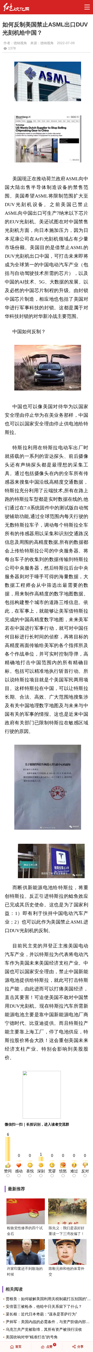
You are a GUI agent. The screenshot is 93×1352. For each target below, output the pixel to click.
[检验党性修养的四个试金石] (25, 1211)
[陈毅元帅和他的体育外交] (67, 1252)
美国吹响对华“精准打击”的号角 (32, 1337)
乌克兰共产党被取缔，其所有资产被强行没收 (44, 1329)
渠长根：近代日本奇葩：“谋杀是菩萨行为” (41, 1314)
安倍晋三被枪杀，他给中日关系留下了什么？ (44, 1306)
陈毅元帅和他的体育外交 (66, 1271)
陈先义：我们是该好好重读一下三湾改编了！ (66, 1231)
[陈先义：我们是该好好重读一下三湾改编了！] (67, 1211)
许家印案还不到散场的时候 (25, 1271)
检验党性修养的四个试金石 (25, 1231)
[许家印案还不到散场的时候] (25, 1252)
